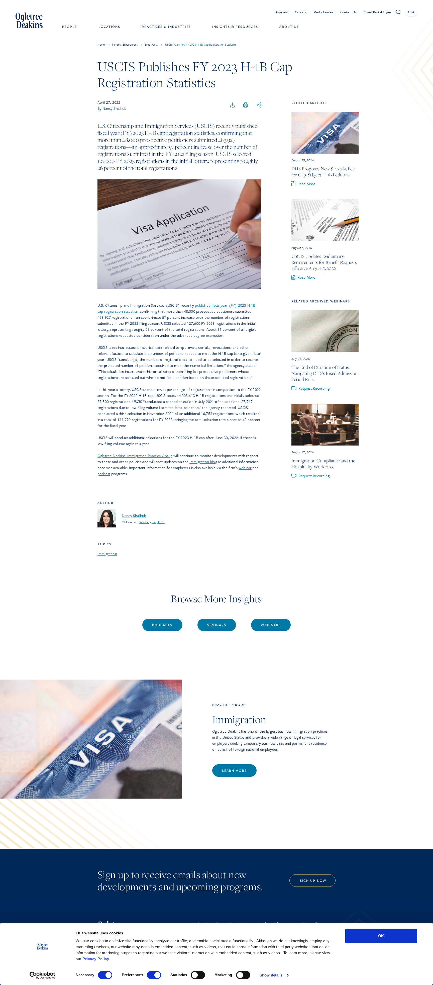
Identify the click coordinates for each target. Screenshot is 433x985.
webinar (245, 467)
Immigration (107, 553)
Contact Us (348, 12)
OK (381, 936)
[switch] (154, 975)
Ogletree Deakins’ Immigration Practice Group (134, 455)
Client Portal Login (377, 12)
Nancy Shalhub (114, 108)
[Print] (245, 105)
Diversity (281, 12)
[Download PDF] (232, 105)
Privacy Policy (95, 959)
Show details (271, 975)
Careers (300, 12)
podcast (103, 473)
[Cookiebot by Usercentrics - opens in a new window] (42, 975)
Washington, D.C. (152, 521)
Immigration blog (203, 461)
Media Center (323, 12)
